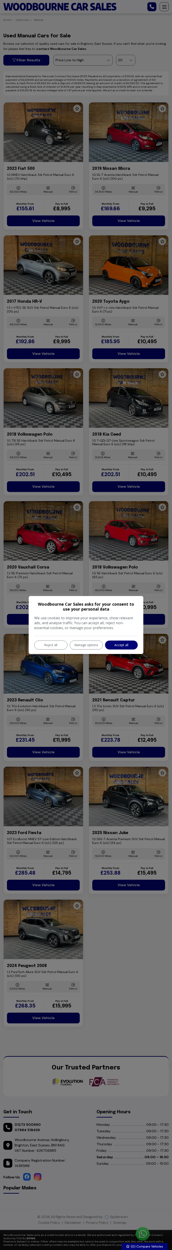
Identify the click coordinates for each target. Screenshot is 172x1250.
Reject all (50, 645)
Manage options (86, 645)
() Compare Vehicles (146, 1246)
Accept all (121, 645)
